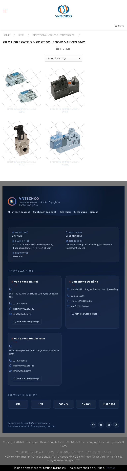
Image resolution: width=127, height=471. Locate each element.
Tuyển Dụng (92, 452)
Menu (121, 26)
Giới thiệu (65, 212)
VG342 (22, 165)
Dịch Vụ (50, 452)
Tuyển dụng (80, 212)
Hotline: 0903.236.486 (23, 308)
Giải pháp (77, 452)
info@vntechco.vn (22, 313)
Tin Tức (106, 452)
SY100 (65, 112)
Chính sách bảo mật (19, 212)
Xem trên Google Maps (28, 321)
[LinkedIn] (109, 425)
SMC (21, 35)
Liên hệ (94, 212)
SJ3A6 (22, 112)
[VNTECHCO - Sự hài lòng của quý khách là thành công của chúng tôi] (63, 11)
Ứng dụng (63, 452)
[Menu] (4, 11)
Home (6, 35)
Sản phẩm (37, 452)
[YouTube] (101, 425)
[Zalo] (116, 425)
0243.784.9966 (20, 303)
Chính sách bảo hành (45, 212)
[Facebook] (93, 425)
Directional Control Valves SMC (53, 35)
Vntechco (22, 452)
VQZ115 (65, 165)
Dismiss (110, 468)
